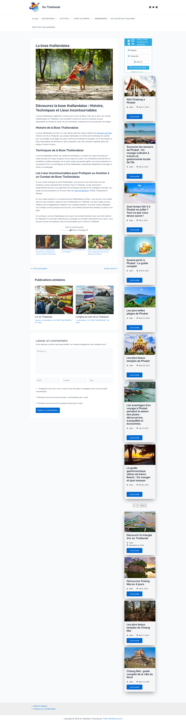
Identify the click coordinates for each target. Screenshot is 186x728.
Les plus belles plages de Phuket (137, 312)
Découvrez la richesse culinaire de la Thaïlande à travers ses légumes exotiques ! (99, 252)
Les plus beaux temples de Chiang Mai (138, 627)
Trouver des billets (139, 68)
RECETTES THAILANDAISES (43, 27)
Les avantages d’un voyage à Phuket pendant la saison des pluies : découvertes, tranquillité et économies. (139, 414)
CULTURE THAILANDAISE (62, 320)
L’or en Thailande (43, 317)
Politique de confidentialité (44, 709)
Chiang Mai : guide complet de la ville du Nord (140, 674)
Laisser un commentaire (43, 320)
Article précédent (39, 268)
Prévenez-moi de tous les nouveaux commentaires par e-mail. (63, 397)
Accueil (35, 19)
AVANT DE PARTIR (81, 19)
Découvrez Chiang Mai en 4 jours (138, 583)
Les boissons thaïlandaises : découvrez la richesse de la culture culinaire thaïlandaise (46, 252)
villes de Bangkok (81, 191)
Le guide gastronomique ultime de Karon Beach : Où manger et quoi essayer (138, 474)
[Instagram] (157, 7)
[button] (55, 18)
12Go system (140, 71)
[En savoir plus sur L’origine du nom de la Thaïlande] (95, 300)
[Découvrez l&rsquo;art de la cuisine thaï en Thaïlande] (74, 242)
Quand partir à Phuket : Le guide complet (137, 263)
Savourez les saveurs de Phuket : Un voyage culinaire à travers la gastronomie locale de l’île (140, 154)
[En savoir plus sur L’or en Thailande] (54, 300)
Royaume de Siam (104, 133)
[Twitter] (153, 7)
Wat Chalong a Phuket (136, 101)
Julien (131, 107)
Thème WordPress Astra (112, 719)
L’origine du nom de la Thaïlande (92, 317)
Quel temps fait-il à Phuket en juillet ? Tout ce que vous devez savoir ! (138, 211)
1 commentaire (81, 320)
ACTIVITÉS (64, 19)
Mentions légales (40, 706)
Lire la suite (134, 116)
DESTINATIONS (48, 19)
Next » (143, 505)
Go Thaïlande (51, 7)
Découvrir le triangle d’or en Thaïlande (139, 537)
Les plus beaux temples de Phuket (138, 359)
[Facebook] (150, 7)
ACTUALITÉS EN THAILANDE (123, 19)
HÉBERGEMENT (101, 19)
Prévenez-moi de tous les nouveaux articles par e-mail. (60, 403)
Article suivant (111, 268)
